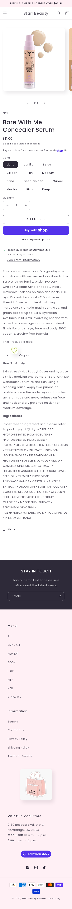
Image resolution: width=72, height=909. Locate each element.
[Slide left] (27, 103)
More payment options (36, 239)
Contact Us (16, 730)
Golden (12, 173)
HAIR (11, 671)
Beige (47, 164)
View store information (23, 260)
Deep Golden (33, 181)
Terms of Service (20, 756)
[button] (5, 13)
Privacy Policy (17, 739)
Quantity (8, 198)
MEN (10, 680)
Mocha (12, 189)
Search (13, 721)
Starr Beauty (29, 898)
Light (10, 164)
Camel (58, 181)
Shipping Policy (18, 747)
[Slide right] (44, 103)
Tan (30, 173)
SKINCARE (14, 645)
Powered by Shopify (48, 898)
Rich (29, 189)
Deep (46, 189)
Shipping (8, 143)
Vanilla (29, 164)
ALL (10, 636)
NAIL (10, 688)
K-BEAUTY (15, 697)
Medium (48, 173)
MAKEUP (13, 654)
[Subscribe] (60, 596)
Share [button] (11, 529)
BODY (12, 662)
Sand (10, 181)
